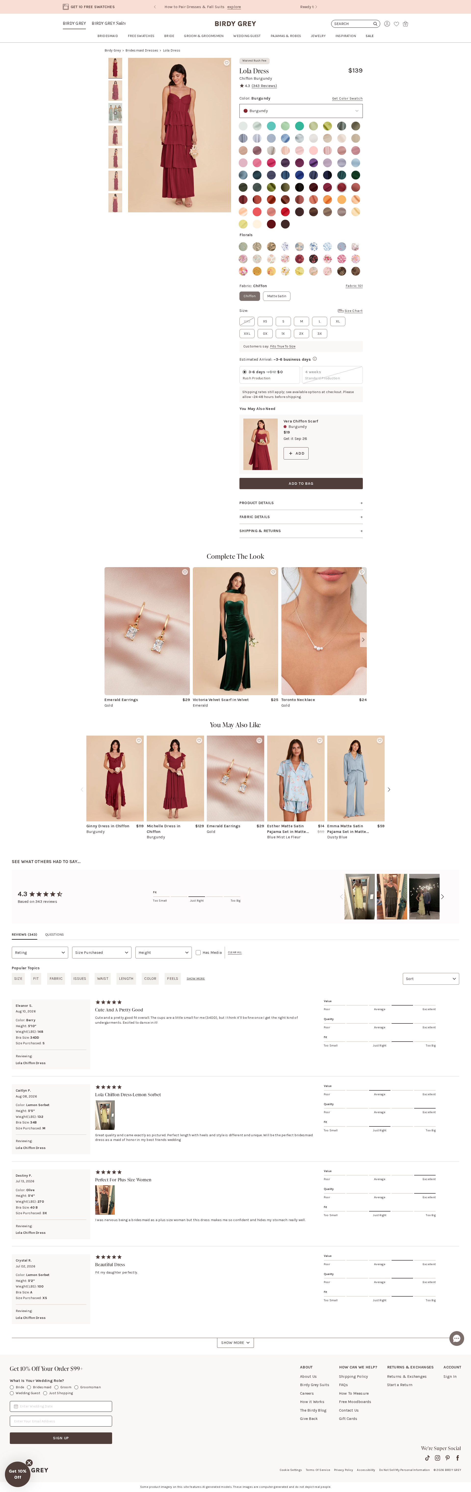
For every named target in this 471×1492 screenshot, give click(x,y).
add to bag (301, 483)
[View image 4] (115, 136)
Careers (307, 1393)
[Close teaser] (29, 1462)
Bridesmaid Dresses (141, 50)
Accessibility (366, 1470)
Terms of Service (318, 1470)
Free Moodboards (355, 1401)
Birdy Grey (74, 23)
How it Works (312, 1401)
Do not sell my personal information (404, 1470)
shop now (277, 6)
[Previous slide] (155, 7)
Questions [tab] (54, 934)
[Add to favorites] (227, 63)
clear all (235, 952)
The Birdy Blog (313, 1410)
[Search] (355, 24)
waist (102, 978)
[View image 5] (115, 158)
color (150, 978)
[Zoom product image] (179, 135)
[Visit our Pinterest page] (447, 1458)
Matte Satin (277, 296)
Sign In (450, 1376)
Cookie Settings (291, 1470)
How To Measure (354, 1393)
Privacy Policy (343, 1470)
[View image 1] (115, 68)
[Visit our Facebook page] (457, 1458)
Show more (196, 978)
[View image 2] (115, 90)
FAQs (343, 1384)
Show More (232, 1342)
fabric (56, 978)
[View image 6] (115, 181)
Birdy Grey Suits (314, 1384)
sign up (61, 1438)
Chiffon (250, 296)
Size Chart (354, 311)
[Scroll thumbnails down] (115, 208)
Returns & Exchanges (407, 1376)
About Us (308, 1376)
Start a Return (399, 1384)
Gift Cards (348, 1418)
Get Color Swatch (347, 98)
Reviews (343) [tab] (24, 934)
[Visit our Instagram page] (437, 1458)
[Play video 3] (115, 113)
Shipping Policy (353, 1376)
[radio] (243, 126)
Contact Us (349, 1410)
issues (79, 978)
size (18, 978)
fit (36, 978)
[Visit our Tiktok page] (427, 1458)
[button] (17, 1474)
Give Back (309, 1418)
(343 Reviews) (264, 85)
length (126, 978)
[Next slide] (316, 7)
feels (172, 978)
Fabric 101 (354, 286)
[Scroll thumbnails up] (115, 61)
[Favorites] (396, 23)
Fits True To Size (283, 346)
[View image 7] (115, 203)
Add (300, 453)
